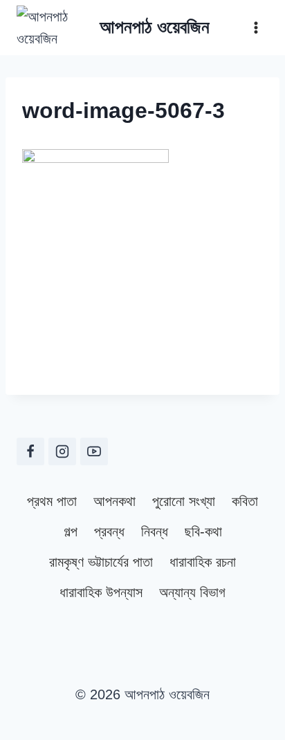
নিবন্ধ (154, 531)
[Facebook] (30, 451)
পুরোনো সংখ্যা (183, 501)
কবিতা (245, 501)
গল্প (70, 531)
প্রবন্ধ (109, 531)
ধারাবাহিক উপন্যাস (100, 592)
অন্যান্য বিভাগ (192, 592)
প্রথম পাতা (52, 501)
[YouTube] (94, 451)
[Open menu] (255, 27)
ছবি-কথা (203, 531)
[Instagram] (62, 451)
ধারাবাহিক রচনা (202, 561)
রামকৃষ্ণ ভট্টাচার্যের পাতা (101, 561)
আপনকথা (114, 501)
